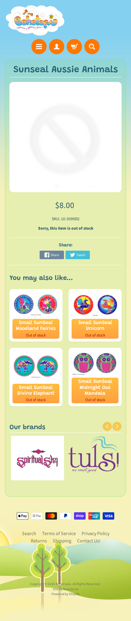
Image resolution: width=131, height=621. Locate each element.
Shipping (62, 541)
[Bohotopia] (35, 20)
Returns (39, 541)
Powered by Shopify (65, 594)
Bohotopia (63, 584)
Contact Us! (89, 541)
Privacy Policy (95, 533)
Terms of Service (59, 533)
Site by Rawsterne (66, 589)
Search (29, 533)
